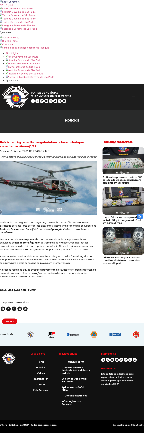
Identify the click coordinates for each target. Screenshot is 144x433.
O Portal (40, 384)
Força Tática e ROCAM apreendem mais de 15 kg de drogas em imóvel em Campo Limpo (122, 220)
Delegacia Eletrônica (76, 395)
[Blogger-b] (64, 101)
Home (41, 361)
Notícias (40, 367)
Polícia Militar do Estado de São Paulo (51, 96)
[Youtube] (46, 101)
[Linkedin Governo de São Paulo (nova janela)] (72, 12)
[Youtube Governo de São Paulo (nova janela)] (72, 18)
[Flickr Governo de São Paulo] (75, 56)
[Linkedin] (42, 101)
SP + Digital (6, 5)
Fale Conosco (40, 390)
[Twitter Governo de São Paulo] (75, 67)
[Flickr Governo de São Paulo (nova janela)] (72, 8)
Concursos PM (76, 361)
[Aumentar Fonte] (72, 37)
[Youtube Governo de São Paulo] (75, 70)
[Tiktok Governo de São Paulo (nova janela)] (72, 15)
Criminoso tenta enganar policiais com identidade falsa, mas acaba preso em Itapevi (121, 260)
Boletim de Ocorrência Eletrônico (74, 380)
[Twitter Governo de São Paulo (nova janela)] (72, 22)
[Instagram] (51, 101)
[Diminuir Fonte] (72, 41)
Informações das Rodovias (71, 403)
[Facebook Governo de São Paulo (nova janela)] (72, 28)
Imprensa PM (41, 378)
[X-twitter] (37, 101)
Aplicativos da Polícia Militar (73, 389)
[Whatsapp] (60, 101)
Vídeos (41, 373)
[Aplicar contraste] (72, 44)
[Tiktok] (55, 101)
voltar (10, 321)
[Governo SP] (72, 1)
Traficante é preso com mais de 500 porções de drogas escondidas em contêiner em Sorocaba (122, 180)
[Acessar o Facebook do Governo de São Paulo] (75, 77)
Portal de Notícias (44, 92)
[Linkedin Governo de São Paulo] (75, 60)
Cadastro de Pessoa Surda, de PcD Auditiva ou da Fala (76, 370)
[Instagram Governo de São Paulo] (72, 25)
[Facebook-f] (33, 101)
